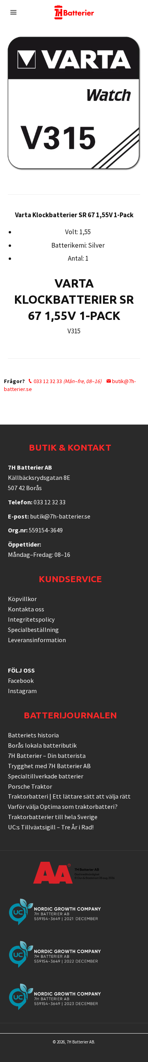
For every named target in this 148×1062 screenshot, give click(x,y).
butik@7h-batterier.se (60, 516)
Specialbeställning (33, 629)
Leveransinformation (37, 640)
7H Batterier (77, 1042)
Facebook (21, 680)
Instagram (22, 691)
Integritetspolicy (31, 619)
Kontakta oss (26, 609)
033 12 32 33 (66, 381)
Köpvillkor (22, 599)
